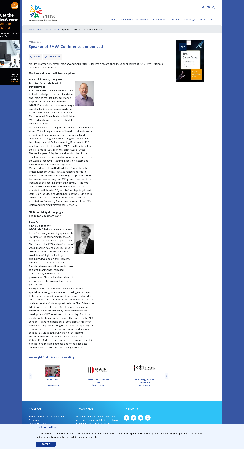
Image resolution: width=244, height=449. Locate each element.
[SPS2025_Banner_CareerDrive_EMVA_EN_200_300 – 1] (190, 60)
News (57, 29)
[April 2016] (52, 371)
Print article (54, 56)
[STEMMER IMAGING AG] (98, 370)
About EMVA (127, 19)
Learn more (52, 385)
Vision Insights (190, 19)
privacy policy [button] (92, 437)
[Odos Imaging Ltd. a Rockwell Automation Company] (144, 368)
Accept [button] (46, 444)
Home (114, 19)
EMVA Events (159, 19)
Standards (174, 19)
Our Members (143, 19)
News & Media (207, 19)
